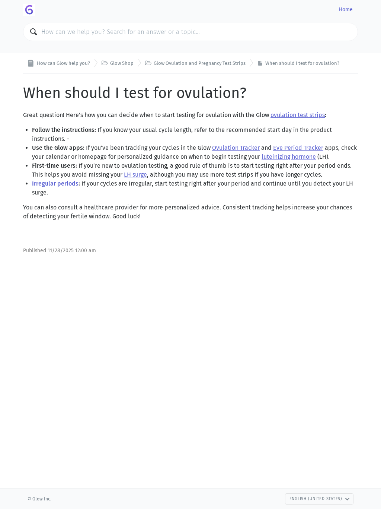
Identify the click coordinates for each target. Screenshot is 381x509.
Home (346, 9)
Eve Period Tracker (298, 147)
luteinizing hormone (289, 156)
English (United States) (315, 498)
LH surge (135, 174)
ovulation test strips (297, 114)
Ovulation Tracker (236, 147)
